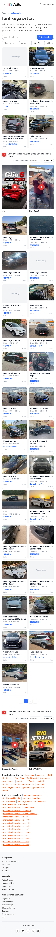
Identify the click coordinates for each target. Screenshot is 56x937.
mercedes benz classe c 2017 (16, 835)
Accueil (4, 13)
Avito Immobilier (8, 883)
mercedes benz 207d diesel (15, 804)
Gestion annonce (8, 902)
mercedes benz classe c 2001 (16, 817)
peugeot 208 (38, 787)
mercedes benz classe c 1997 (16, 829)
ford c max (8, 784)
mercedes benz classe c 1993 (16, 838)
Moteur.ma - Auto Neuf (10, 861)
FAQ (3, 917)
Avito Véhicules (7, 880)
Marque (24, 43)
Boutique (5, 911)
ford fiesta (7, 778)
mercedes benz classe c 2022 (16, 841)
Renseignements (8, 914)
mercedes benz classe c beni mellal (18, 807)
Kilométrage (9, 43)
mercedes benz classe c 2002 (16, 844)
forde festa (19, 778)
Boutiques (5, 868)
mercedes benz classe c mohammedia (20, 813)
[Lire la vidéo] (15, 187)
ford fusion (21, 781)
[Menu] (4, 4)
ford (50, 775)
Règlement (6, 899)
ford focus (41, 775)
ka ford (41, 781)
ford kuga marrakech (33, 795)
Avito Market (6, 886)
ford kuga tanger (25, 801)
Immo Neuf (6, 864)
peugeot (26, 787)
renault (6, 790)
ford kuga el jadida (11, 798)
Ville (49, 43)
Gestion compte (8, 905)
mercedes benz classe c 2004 (16, 826)
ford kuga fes (9, 801)
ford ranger (45, 778)
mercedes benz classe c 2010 (16, 823)
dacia (31, 784)
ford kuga (29, 775)
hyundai (40, 784)
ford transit (32, 778)
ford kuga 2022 (41, 801)
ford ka (32, 781)
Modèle (37, 43)
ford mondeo (21, 784)
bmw (18, 787)
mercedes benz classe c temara (17, 810)
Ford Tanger (8, 781)
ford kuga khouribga (32, 798)
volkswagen (8, 787)
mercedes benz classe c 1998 (16, 820)
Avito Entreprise (8, 889)
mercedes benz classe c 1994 (16, 832)
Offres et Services (8, 908)
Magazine (5, 871)
